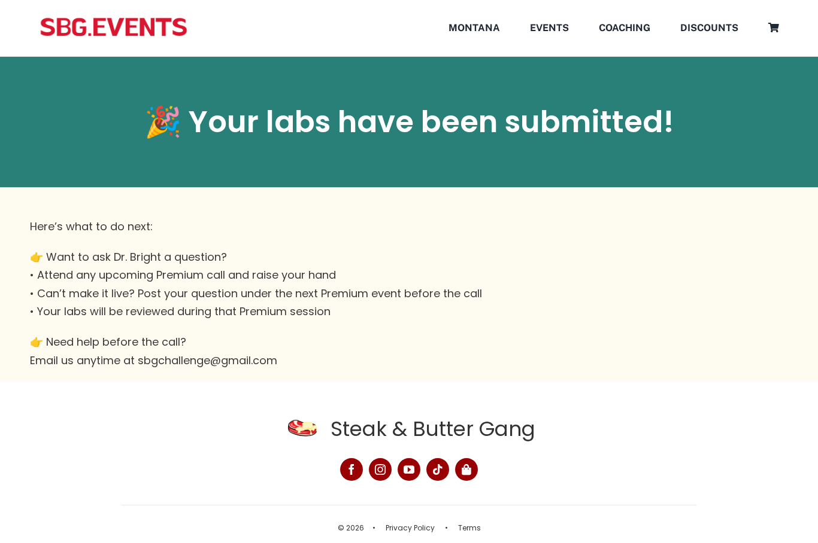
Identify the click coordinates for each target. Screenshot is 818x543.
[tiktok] (437, 469)
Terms (469, 528)
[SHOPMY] (466, 469)
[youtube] (409, 469)
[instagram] (380, 469)
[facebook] (351, 469)
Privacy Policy (410, 528)
